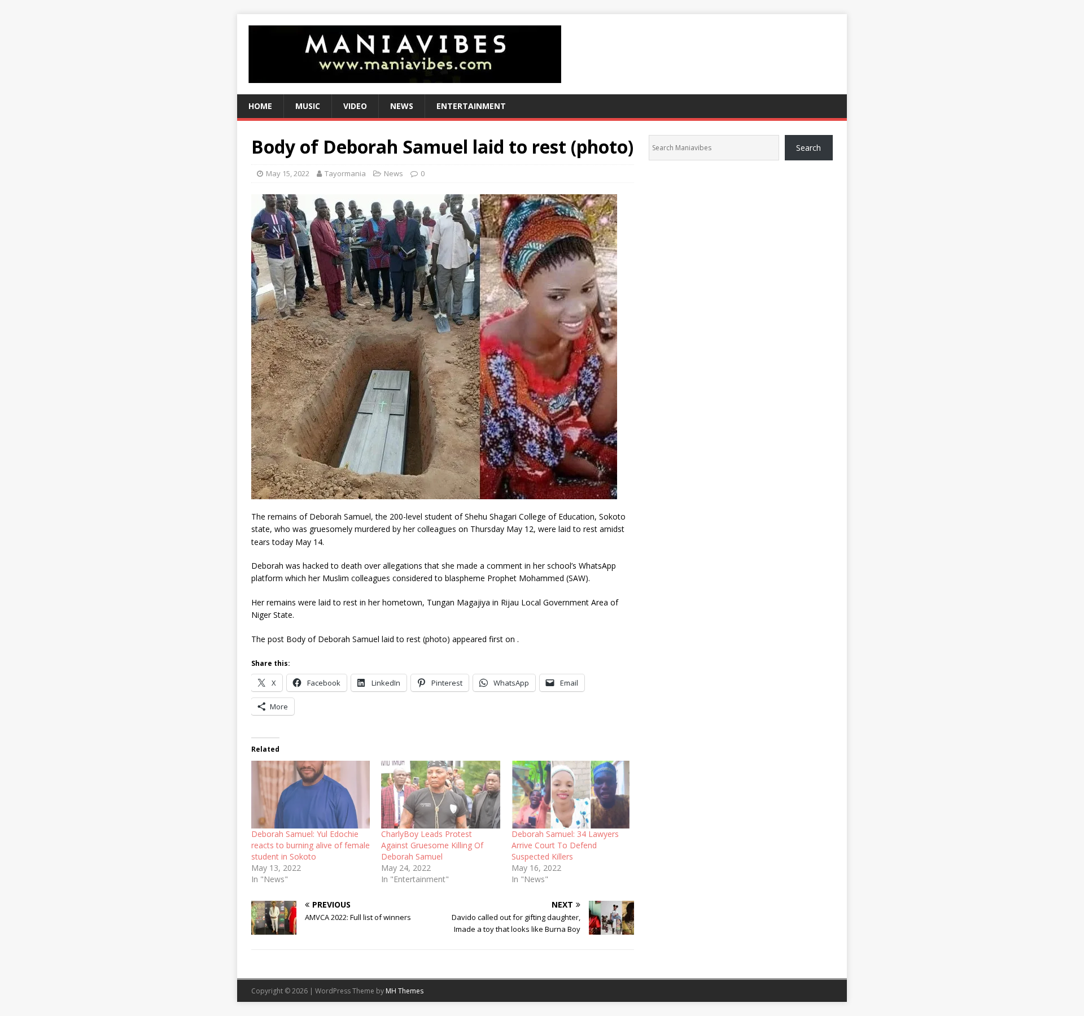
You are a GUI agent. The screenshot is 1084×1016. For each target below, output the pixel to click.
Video (355, 106)
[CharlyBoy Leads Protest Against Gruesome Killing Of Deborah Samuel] (440, 795)
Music (307, 106)
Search (808, 147)
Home (260, 106)
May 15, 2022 (287, 173)
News (401, 106)
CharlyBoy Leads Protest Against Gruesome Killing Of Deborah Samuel (432, 845)
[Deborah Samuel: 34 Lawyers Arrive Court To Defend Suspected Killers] (571, 795)
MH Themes (404, 991)
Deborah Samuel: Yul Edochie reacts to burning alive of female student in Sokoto (310, 845)
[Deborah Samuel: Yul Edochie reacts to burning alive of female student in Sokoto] (310, 795)
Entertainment (471, 106)
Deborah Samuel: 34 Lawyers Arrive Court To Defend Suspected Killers (565, 845)
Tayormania (345, 173)
